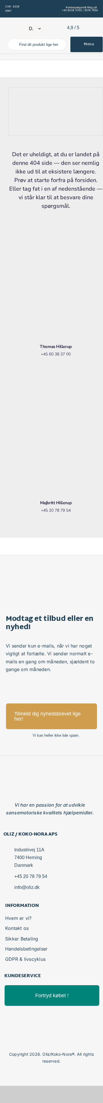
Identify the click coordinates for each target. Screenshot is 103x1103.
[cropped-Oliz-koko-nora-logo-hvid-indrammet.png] (12, 23)
